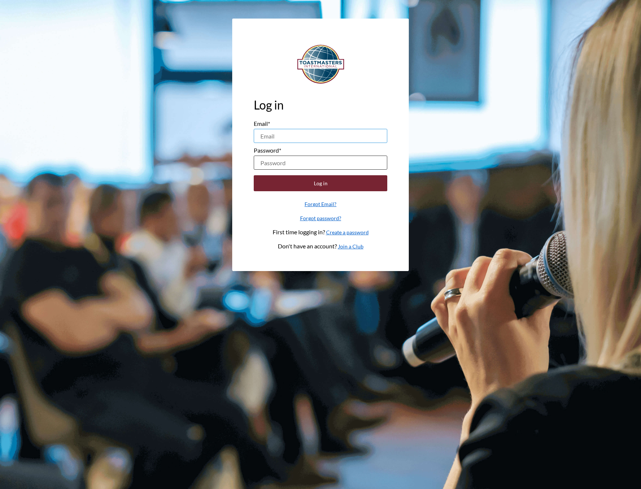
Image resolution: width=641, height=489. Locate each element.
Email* (262, 123)
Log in (321, 183)
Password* (267, 150)
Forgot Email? (320, 204)
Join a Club (351, 246)
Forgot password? (320, 218)
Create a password (347, 232)
